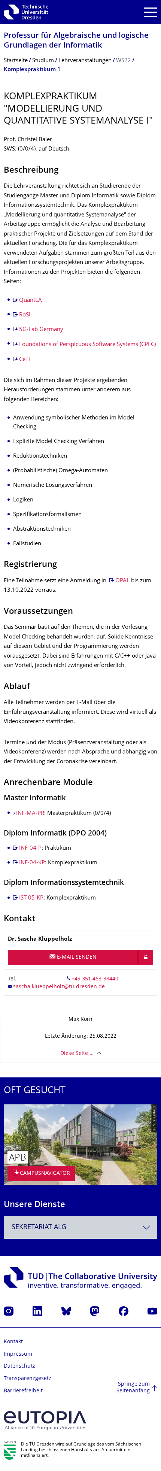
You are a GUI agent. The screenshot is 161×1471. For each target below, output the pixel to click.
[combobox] (80, 1227)
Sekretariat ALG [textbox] (39, 1227)
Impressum (18, 1354)
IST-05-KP (31, 898)
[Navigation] (150, 12)
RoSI (24, 315)
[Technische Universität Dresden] (26, 12)
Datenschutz (19, 1366)
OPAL (122, 581)
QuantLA (30, 300)
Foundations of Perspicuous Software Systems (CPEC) (87, 345)
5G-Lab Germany (41, 330)
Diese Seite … (77, 1053)
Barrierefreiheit (23, 1391)
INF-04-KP (32, 863)
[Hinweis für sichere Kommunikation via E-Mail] (145, 957)
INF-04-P (30, 848)
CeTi (24, 360)
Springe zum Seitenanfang (133, 1387)
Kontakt (13, 1342)
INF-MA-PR (30, 813)
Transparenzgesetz (27, 1378)
